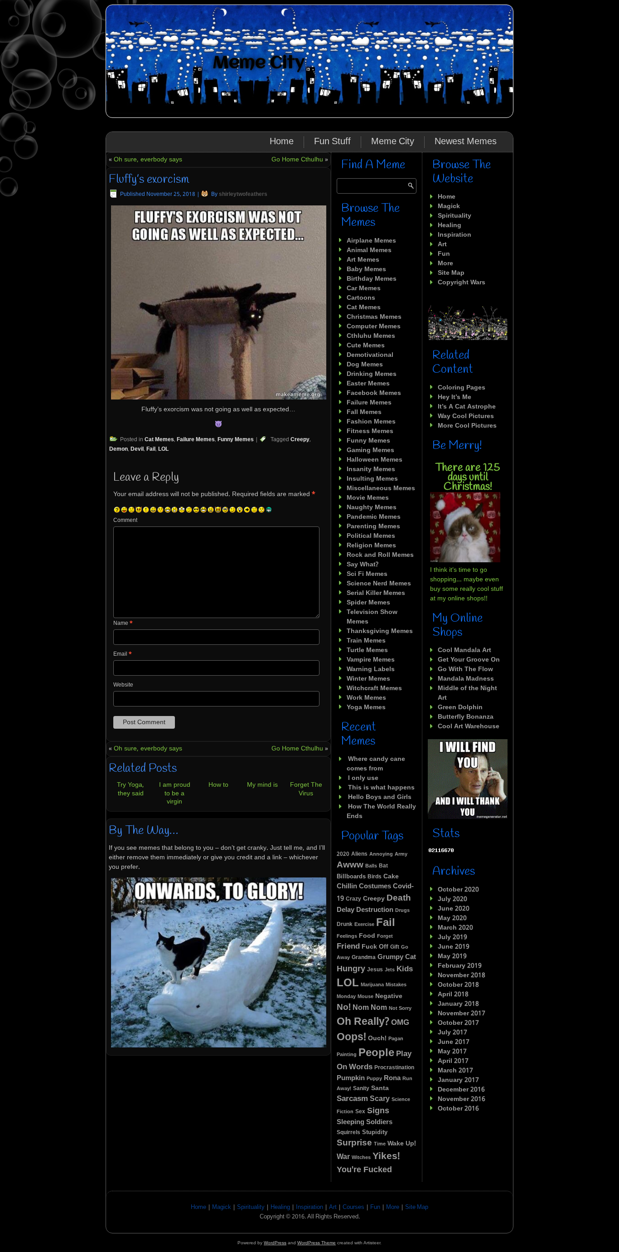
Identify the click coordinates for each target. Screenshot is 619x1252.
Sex (360, 1111)
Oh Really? (363, 1022)
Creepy (300, 439)
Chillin (347, 886)
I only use (363, 778)
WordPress (275, 1242)
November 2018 (461, 975)
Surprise (354, 1143)
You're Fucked (364, 1170)
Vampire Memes (371, 659)
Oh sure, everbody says (148, 159)
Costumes (375, 886)
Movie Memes (368, 497)
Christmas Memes (374, 317)
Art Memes (363, 259)
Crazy (353, 899)
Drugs (402, 910)
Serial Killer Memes (376, 593)
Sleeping (350, 1122)
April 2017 (453, 1061)
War (343, 1157)
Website (123, 685)
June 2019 (453, 946)
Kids (405, 969)
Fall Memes (364, 412)
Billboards (351, 877)
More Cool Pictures (467, 425)
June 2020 (453, 908)
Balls (371, 866)
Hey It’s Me (454, 397)
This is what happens (381, 787)
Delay (345, 910)
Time (380, 1144)
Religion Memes (371, 545)
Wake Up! (401, 1143)
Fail (150, 449)
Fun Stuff (332, 142)
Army (401, 854)
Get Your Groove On (469, 659)
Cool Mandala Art (464, 650)
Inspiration (454, 234)
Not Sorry (400, 1008)
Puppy (374, 1079)
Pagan (395, 1039)
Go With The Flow (465, 669)
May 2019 (452, 956)
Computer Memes (374, 326)
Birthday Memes (372, 278)
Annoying (381, 854)
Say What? (362, 564)
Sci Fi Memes (367, 574)
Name (123, 623)
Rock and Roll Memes (380, 555)
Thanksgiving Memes (380, 631)
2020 (343, 854)
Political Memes (371, 536)
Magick (449, 206)
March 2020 (455, 927)
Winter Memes (368, 678)
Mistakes (396, 984)
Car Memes (364, 288)
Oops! (351, 1037)
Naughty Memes (372, 507)
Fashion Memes (371, 421)
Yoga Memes (366, 707)
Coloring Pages (461, 387)
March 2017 (455, 1070)
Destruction (374, 910)
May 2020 (452, 918)
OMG (400, 1022)
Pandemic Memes (374, 517)
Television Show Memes (372, 617)
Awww (350, 865)
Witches (361, 1158)
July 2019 (452, 937)
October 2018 (458, 984)
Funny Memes (236, 439)
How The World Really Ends (381, 811)
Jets (390, 969)
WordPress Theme (316, 1242)
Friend (348, 946)
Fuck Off (375, 946)
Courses (353, 1207)
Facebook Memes (374, 393)
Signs (378, 1111)
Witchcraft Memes (374, 688)
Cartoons (361, 297)
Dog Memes (365, 364)
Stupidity (374, 1132)
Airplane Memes (371, 240)
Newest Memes (466, 142)
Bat (383, 866)
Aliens (359, 854)
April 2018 (453, 994)
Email (122, 654)
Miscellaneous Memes (381, 488)
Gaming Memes (370, 450)
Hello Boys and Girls (379, 797)
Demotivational (370, 355)
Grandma (364, 957)
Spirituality (454, 215)
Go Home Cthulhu (297, 159)
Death (399, 898)
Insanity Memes (371, 469)
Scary (380, 1099)
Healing (449, 225)
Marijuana (372, 984)
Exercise (364, 925)
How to (218, 784)
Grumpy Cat (396, 957)
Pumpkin (351, 1078)
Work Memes (366, 697)
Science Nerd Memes (379, 583)
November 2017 (461, 1013)
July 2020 (452, 899)
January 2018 (458, 1004)
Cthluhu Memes (371, 336)
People (376, 1053)
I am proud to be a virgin (174, 793)
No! (344, 1007)
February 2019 (460, 965)
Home (282, 142)
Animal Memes (369, 250)
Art (442, 244)
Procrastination (394, 1067)
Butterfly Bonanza (465, 716)
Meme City (259, 63)
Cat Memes (159, 439)
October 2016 (458, 1108)
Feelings (347, 936)
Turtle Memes (367, 650)
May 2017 (452, 1051)
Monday (346, 996)
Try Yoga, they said (130, 789)
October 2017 (458, 1023)
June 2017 (453, 1042)
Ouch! (377, 1038)
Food (367, 936)
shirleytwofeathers (243, 194)
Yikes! (386, 1156)
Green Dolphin (460, 707)
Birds (375, 877)
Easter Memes (368, 383)
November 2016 (461, 1099)
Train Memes (366, 640)
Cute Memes (366, 345)
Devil (137, 449)
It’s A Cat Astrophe (467, 406)
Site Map (451, 273)
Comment (125, 520)
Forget (385, 936)
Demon (118, 449)
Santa (380, 1088)
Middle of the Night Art (467, 693)
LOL (163, 449)
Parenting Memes (373, 526)
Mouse (365, 997)
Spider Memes (368, 602)
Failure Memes (196, 439)
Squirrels (348, 1132)
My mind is (262, 784)
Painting (347, 1055)
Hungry (351, 969)
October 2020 (458, 889)
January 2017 (458, 1080)
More (445, 263)
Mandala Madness (466, 678)
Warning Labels (371, 669)
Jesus (375, 969)
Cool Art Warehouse (468, 726)
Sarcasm (352, 1099)
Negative (388, 996)
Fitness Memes (370, 431)
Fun (444, 253)
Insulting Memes (372, 478)
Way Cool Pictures (466, 416)
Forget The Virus (306, 789)
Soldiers (379, 1122)
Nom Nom (370, 1008)
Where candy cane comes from (376, 764)
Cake (391, 877)
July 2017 (452, 1032)
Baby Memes (366, 269)
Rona (392, 1078)
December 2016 (461, 1089)
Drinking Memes (372, 374)
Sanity (361, 1088)
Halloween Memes (374, 459)
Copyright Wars (461, 282)
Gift (394, 947)
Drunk (345, 924)
